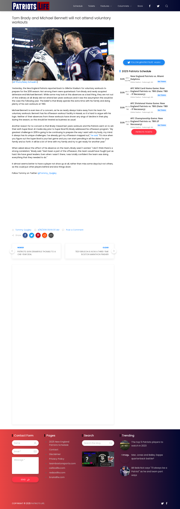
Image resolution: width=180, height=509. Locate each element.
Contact (53, 449)
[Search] (166, 6)
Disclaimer (55, 454)
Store (140, 6)
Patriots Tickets (144, 131)
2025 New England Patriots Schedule (59, 443)
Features (105, 6)
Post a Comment (74, 229)
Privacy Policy (56, 458)
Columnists (123, 6)
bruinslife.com (57, 477)
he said (94, 135)
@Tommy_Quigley (47, 173)
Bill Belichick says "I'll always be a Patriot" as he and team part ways (149, 471)
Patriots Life (37, 503)
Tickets (91, 6)
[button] (25, 235)
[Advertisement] (63, 204)
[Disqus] (63, 307)
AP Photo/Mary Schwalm (25, 82)
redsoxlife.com (57, 472)
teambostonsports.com (62, 463)
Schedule (78, 6)
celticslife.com (57, 468)
